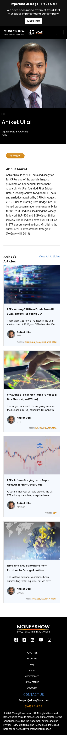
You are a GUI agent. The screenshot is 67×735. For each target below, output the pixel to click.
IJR (46, 599)
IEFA (42, 599)
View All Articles (49, 256)
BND (34, 599)
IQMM (27, 342)
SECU (43, 342)
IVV (36, 428)
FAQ (32, 664)
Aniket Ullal (24, 332)
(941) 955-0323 (33, 706)
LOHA (32, 342)
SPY (55, 513)
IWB (40, 428)
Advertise (32, 653)
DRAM (54, 342)
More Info (33, 21)
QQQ (45, 428)
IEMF (54, 599)
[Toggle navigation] (60, 32)
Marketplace (32, 676)
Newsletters (32, 682)
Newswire (32, 688)
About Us (32, 659)
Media (32, 670)
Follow (16, 155)
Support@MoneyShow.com (33, 700)
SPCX (49, 342)
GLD (38, 599)
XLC (49, 428)
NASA (38, 342)
